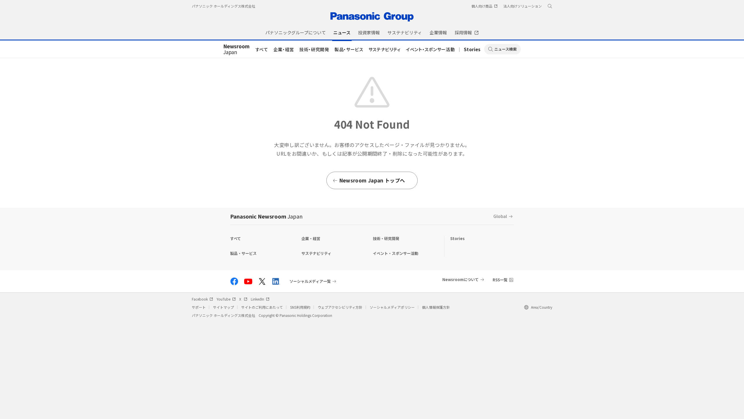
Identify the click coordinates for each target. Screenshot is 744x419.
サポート (199, 307)
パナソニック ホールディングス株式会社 (223, 5)
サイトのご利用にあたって (262, 307)
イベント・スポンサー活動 (430, 49)
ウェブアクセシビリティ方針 (340, 307)
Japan (236, 49)
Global (500, 216)
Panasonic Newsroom (266, 216)
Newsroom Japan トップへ (372, 180)
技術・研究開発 (314, 49)
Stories (472, 49)
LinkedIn (257, 299)
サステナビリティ (385, 49)
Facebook (200, 299)
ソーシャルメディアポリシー (392, 307)
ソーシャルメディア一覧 (310, 281)
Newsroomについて (460, 279)
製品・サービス (349, 49)
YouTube (223, 299)
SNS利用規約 (300, 307)
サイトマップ (223, 307)
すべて (261, 49)
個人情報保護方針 (436, 307)
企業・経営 (283, 49)
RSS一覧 (500, 280)
